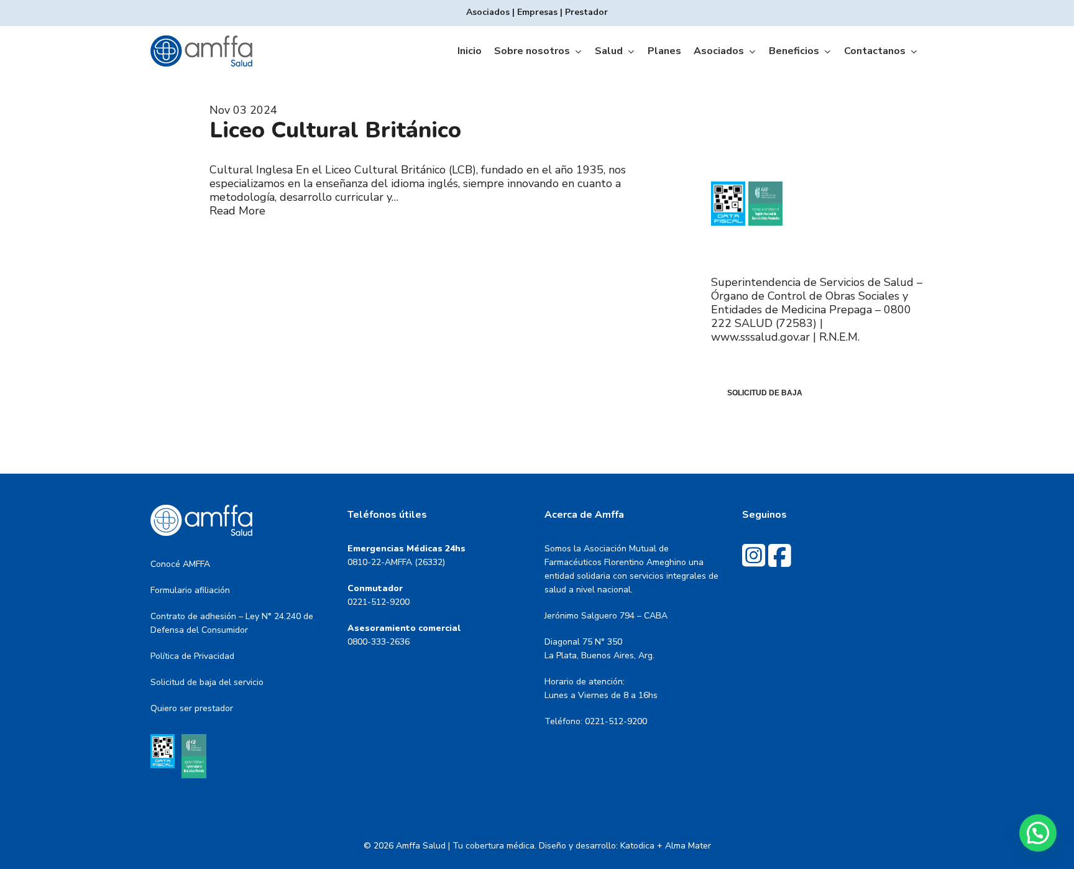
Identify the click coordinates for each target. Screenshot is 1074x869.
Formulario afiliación (190, 590)
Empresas (537, 12)
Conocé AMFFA (180, 564)
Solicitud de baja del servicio (207, 682)
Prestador (586, 12)
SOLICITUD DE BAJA (764, 393)
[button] (1038, 833)
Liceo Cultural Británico (335, 130)
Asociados (488, 12)
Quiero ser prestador (191, 708)
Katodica (637, 846)
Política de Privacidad (192, 656)
